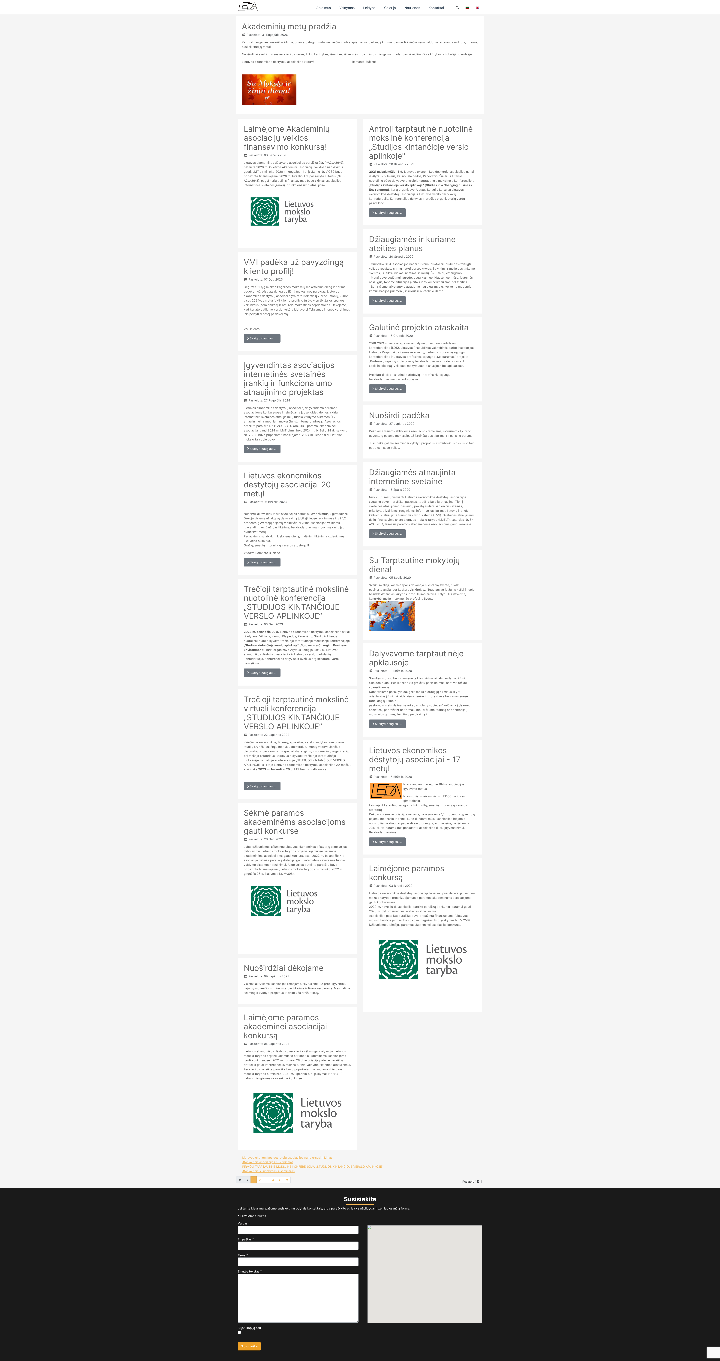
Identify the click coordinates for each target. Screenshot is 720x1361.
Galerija (390, 8)
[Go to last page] (287, 1179)
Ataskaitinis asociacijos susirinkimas (267, 1162)
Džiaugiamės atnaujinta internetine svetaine (412, 476)
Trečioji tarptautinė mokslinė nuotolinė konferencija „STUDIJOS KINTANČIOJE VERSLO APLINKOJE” (296, 602)
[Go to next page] (279, 1179)
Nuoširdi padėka (399, 415)
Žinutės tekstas (250, 1271)
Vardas (244, 1223)
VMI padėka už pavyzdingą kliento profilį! (294, 266)
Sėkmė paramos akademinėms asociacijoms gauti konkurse (295, 822)
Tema (243, 1255)
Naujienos (412, 8)
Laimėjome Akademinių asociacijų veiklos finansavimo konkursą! (287, 138)
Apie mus (323, 8)
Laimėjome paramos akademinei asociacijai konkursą (285, 1026)
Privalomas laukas (252, 1216)
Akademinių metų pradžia (289, 26)
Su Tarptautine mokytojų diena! (414, 564)
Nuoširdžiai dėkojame (283, 968)
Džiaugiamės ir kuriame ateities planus (412, 243)
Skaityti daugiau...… (263, 338)
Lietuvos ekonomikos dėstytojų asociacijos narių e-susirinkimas (287, 1157)
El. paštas (246, 1239)
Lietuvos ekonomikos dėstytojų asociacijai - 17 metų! (414, 759)
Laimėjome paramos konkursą (406, 873)
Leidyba (369, 8)
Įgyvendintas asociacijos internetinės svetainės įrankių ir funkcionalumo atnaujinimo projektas (289, 378)
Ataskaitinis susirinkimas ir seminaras (268, 1171)
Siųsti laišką (249, 1346)
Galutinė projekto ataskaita (419, 327)
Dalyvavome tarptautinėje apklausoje (416, 658)
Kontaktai (436, 8)
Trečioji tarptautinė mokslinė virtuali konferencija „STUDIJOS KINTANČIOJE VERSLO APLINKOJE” (296, 713)
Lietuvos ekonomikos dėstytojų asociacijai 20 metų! (287, 484)
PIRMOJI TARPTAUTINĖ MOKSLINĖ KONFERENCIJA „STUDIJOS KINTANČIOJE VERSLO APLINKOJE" (312, 1166)
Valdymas (347, 8)
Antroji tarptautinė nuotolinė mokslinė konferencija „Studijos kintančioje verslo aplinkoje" (421, 142)
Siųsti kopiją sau (249, 1328)
